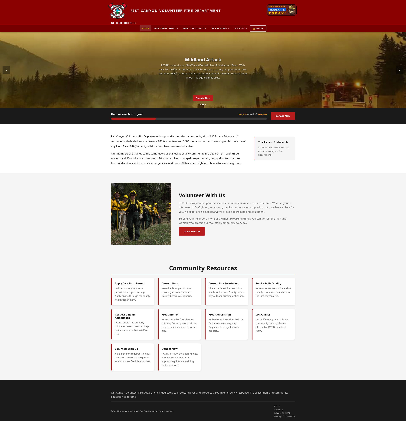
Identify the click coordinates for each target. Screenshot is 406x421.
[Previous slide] (6, 70)
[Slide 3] (206, 104)
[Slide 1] (200, 104)
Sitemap (278, 416)
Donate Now (203, 98)
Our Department (166, 28)
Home (145, 28)
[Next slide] (399, 70)
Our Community (194, 28)
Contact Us (290, 416)
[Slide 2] (203, 104)
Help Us (241, 28)
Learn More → (192, 231)
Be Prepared (221, 28)
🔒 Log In (258, 28)
